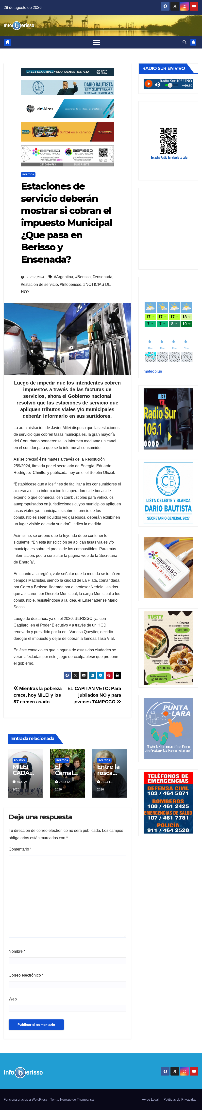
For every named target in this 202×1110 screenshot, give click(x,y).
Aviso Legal (150, 1099)
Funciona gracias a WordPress (26, 1099)
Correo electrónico (26, 975)
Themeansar (86, 1099)
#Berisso (83, 277)
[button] (184, 42)
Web (13, 999)
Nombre (17, 951)
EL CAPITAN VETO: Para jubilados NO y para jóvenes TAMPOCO (94, 695)
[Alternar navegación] (96, 42)
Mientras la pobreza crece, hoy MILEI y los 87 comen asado (38, 695)
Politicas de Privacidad (180, 1099)
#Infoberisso (70, 284)
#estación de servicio (39, 284)
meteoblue (153, 371)
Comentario (20, 849)
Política (28, 174)
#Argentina (63, 277)
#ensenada (102, 277)
